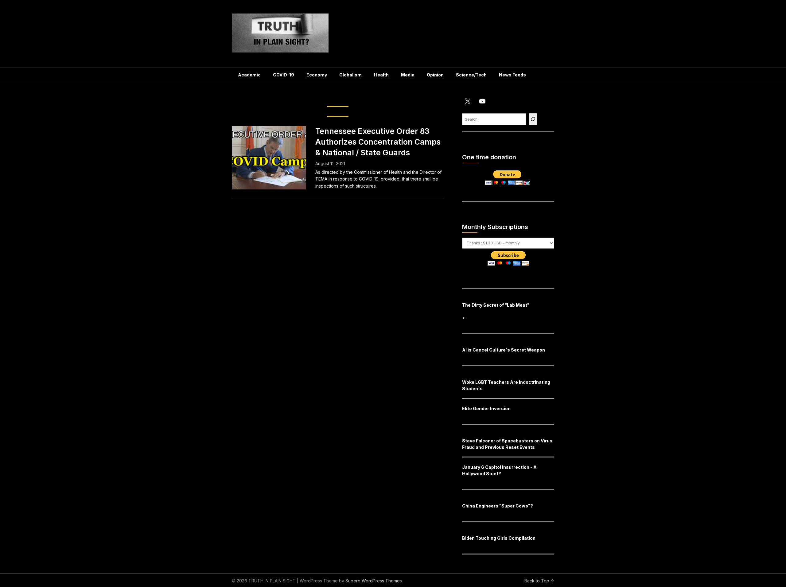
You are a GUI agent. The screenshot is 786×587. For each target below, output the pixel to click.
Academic (249, 74)
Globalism (350, 74)
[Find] (533, 119)
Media (407, 74)
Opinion (435, 74)
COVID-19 (283, 74)
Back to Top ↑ (539, 580)
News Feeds (512, 74)
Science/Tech (471, 74)
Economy (316, 74)
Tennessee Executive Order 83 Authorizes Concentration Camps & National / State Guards (378, 141)
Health (381, 74)
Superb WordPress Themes (373, 580)
